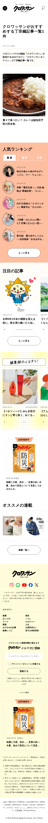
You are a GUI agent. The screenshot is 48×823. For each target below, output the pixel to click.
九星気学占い (31, 627)
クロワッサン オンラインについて (16, 757)
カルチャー (30, 622)
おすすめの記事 (9, 627)
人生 (27, 624)
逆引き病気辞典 (32, 630)
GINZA (42, 802)
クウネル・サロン (13, 808)
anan (5, 802)
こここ (23, 808)
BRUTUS (12, 802)
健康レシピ (7, 630)
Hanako (8, 805)
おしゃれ (6, 618)
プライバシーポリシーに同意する (25, 664)
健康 (5, 616)
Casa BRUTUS (32, 802)
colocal (32, 805)
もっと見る (23, 253)
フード (6, 622)
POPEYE (21, 802)
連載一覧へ (23, 550)
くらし (28, 618)
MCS (30, 808)
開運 (5, 624)
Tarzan (25, 805)
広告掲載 (18, 810)
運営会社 (34, 757)
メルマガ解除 (24, 692)
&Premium (17, 805)
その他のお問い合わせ (23, 760)
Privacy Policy (29, 810)
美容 (27, 616)
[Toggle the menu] (5, 8)
